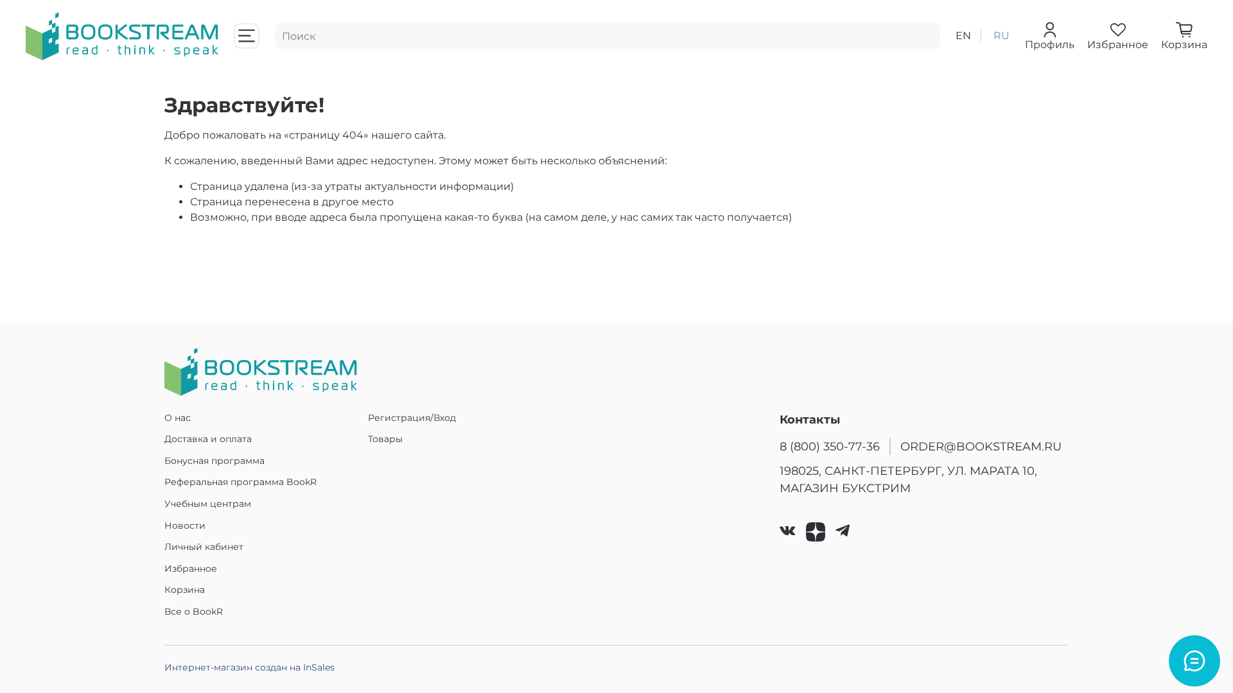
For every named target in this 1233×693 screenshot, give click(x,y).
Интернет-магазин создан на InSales (249, 667)
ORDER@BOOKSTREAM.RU (981, 446)
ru (1001, 36)
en (963, 36)
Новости (185, 525)
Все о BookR (193, 611)
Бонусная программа (214, 460)
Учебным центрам (207, 503)
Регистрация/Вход (412, 418)
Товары (385, 439)
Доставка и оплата (208, 439)
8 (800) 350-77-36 (830, 446)
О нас (177, 418)
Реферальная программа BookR (240, 482)
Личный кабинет (203, 546)
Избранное (190, 568)
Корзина (184, 589)
